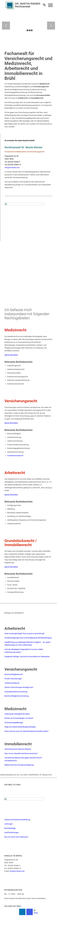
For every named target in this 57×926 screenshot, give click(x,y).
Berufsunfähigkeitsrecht (14, 674)
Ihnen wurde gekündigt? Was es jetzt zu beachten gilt (24, 634)
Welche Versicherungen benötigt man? (19, 687)
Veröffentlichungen (11, 832)
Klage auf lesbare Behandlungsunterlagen (20, 727)
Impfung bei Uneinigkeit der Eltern (17, 714)
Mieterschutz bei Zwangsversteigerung (19, 765)
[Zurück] (6, 26)
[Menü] (49, 5)
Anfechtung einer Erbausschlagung (18, 749)
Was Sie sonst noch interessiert (16, 837)
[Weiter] (51, 26)
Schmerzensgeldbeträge (14, 723)
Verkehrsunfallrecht (12, 683)
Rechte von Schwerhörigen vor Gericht (19, 718)
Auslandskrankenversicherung (16, 692)
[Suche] (42, 5)
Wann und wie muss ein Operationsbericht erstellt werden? (27, 731)
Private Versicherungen (13, 679)
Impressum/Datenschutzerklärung (17, 820)
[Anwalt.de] (35, 912)
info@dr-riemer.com (12, 168)
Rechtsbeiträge (10, 828)
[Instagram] (29, 912)
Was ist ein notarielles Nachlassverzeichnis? (21, 753)
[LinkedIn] (22, 912)
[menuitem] (42, 5)
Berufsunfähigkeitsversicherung (17, 696)
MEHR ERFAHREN (11, 355)
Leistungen (8, 824)
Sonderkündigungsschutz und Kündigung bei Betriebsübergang (28, 638)
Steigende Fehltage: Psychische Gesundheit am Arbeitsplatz (27, 657)
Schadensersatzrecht (15, 456)
